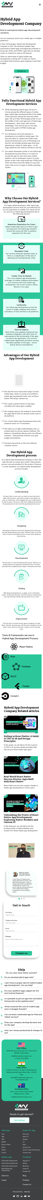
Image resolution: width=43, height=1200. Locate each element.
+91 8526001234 (21, 1080)
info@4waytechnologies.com (21, 1056)
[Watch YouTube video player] (21, 850)
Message (8, 936)
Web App (6, 1130)
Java (3, 1134)
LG (23, 1142)
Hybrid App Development (9, 1166)
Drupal (4, 1153)
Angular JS (26, 1161)
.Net (3, 1137)
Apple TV (26, 1137)
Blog (24, 1176)
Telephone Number (11, 920)
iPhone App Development (9, 1161)
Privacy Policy (18, 1192)
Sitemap (27, 1192)
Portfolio (26, 1180)
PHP (3, 1139)
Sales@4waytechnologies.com (21, 1078)
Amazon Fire (26, 1147)
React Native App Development (7, 1169)
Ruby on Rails (6, 1144)
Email (7, 928)
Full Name (8, 912)
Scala (3, 1147)
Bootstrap (26, 1166)
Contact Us (27, 1184)
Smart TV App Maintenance (31, 1150)
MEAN (4, 1142)
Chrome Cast (27, 1153)
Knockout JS (26, 1171)
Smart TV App (29, 1130)
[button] (19, 898)
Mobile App (7, 1157)
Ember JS (25, 1169)
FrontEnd (27, 1157)
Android (25, 1139)
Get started (19, 1120)
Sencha (25, 1163)
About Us (5, 1176)
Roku (24, 1144)
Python (4, 1150)
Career (4, 1180)
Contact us (21, 71)
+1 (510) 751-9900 (21, 1058)
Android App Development (10, 1163)
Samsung (26, 1134)
